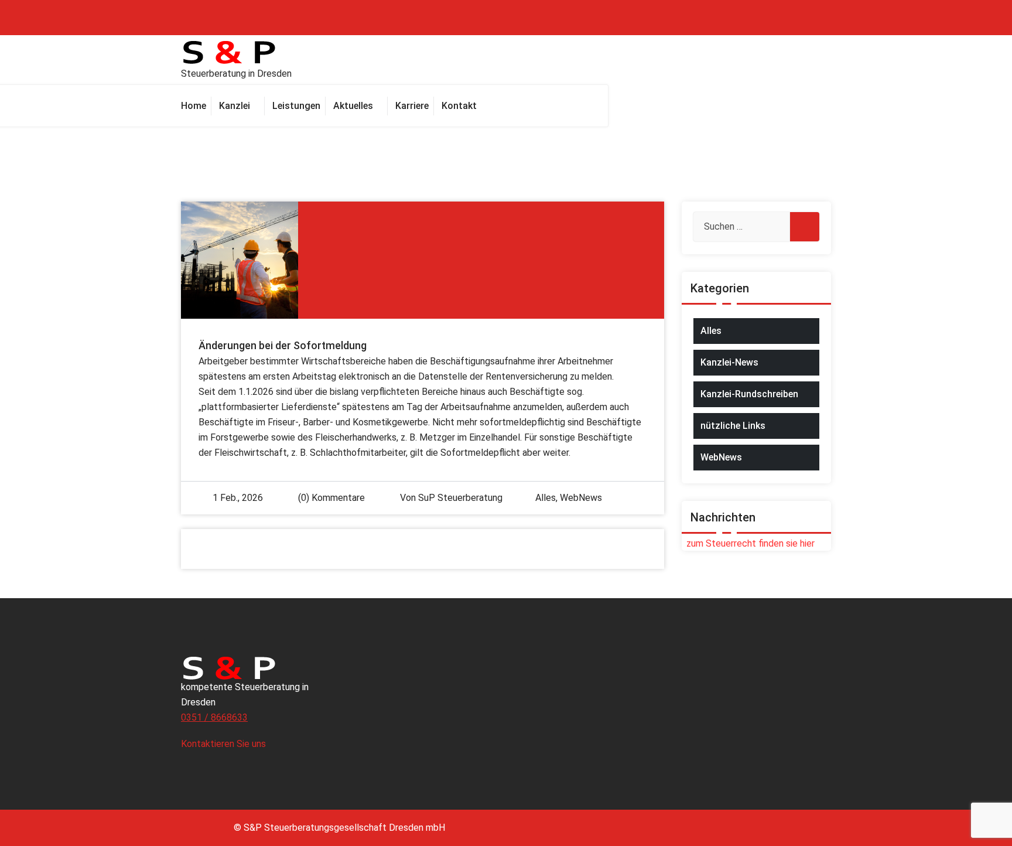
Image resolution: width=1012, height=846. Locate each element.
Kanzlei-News (729, 362)
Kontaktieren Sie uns (224, 743)
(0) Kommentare (330, 497)
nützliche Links (732, 425)
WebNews (581, 497)
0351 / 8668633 (214, 717)
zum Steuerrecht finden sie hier (748, 543)
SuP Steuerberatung (460, 497)
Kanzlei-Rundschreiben (749, 394)
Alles (545, 497)
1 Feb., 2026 (238, 497)
